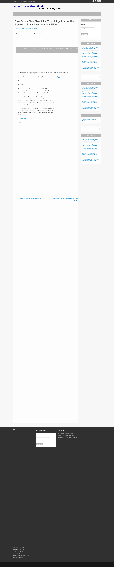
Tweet (19, 122)
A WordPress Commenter (88, 119)
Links (71, 14)
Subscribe (84, 24)
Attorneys (30, 14)
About (21, 14)
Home (83, 120)
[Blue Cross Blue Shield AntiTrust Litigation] (27, 28)
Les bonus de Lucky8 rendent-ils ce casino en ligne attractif (90, 47)
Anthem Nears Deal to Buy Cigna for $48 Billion (30, 198)
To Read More (22, 118)
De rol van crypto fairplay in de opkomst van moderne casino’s (89, 52)
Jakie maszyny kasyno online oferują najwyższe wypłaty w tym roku (90, 62)
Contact (64, 14)
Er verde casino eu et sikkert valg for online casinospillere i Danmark (90, 57)
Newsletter (54, 14)
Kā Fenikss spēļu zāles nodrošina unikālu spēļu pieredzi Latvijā (90, 67)
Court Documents (42, 14)
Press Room (59, 48)
